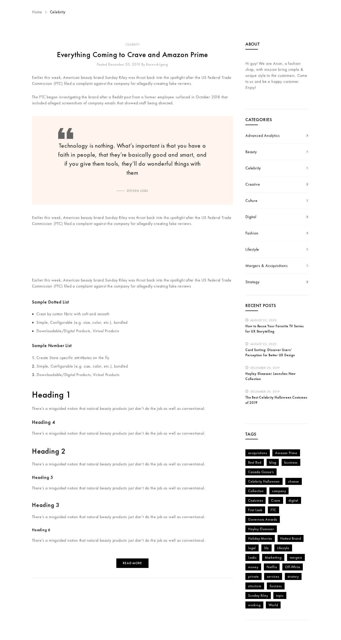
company (279, 491)
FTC (273, 510)
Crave (275, 500)
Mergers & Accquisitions (266, 265)
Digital (250, 216)
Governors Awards (262, 519)
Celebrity (132, 45)
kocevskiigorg (157, 64)
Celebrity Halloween (264, 481)
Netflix (272, 567)
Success (276, 586)
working (254, 605)
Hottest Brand (290, 538)
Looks (252, 557)
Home (37, 12)
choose (293, 481)
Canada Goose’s (261, 472)
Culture (251, 200)
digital (293, 500)
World (273, 605)
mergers (296, 557)
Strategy (252, 281)
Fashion (252, 233)
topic (280, 595)
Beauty (251, 151)
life (266, 548)
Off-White (292, 567)
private (253, 576)
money (253, 567)
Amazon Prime (286, 453)
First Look (255, 510)
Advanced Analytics (262, 135)
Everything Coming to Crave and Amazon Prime (132, 54)
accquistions (257, 453)
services (273, 576)
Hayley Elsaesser (261, 529)
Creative (252, 184)
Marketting (273, 557)
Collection (256, 491)
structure (254, 586)
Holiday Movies (260, 538)
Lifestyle (252, 249)
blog (272, 462)
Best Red (254, 462)
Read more (132, 563)
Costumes (255, 500)
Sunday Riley (258, 595)
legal (252, 548)
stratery (293, 576)
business (290, 462)
